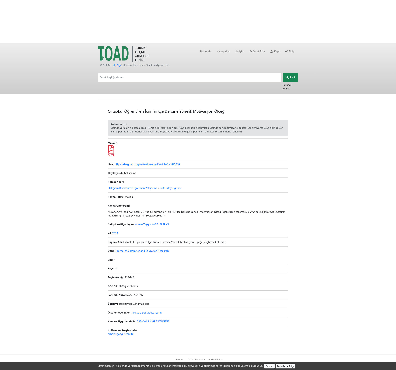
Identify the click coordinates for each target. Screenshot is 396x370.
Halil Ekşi (116, 65)
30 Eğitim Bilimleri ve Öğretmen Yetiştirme (132, 188)
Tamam (269, 366)
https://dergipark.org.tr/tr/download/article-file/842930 (147, 164)
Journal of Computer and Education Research (142, 251)
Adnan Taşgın (143, 224)
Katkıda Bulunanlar (196, 359)
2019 (115, 233)
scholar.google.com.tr (120, 334)
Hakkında (179, 359)
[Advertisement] (198, 21)
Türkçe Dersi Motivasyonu (146, 312)
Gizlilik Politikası (215, 359)
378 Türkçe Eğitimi (170, 188)
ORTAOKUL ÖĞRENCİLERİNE (152, 321)
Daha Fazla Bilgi (285, 366)
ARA (292, 77)
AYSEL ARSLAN (160, 224)
